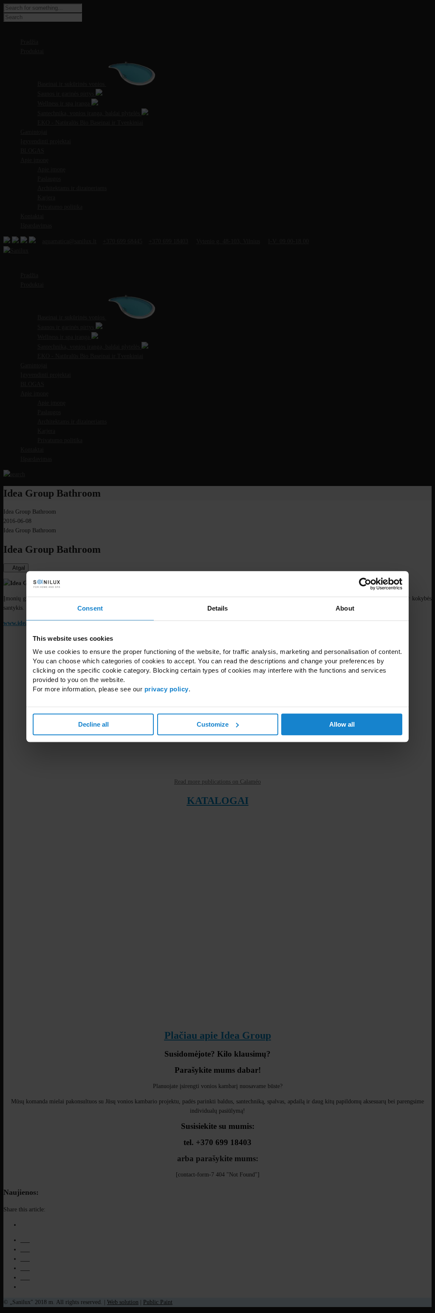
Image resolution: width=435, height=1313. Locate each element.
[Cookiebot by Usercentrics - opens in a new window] (365, 583)
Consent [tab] (90, 608)
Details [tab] (217, 608)
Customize (213, 724)
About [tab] (345, 608)
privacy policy (166, 689)
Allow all (342, 724)
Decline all (93, 724)
